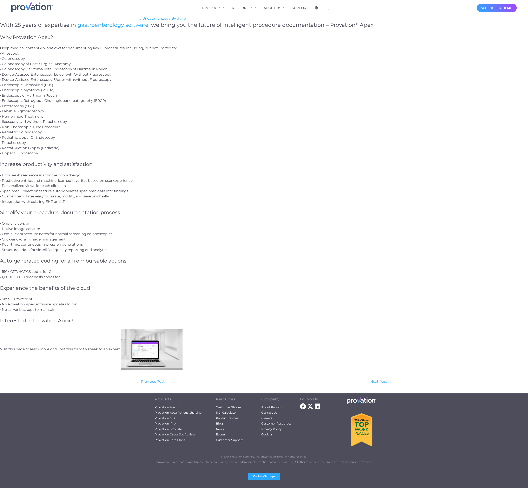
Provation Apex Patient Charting (178, 412)
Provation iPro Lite (168, 429)
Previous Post (151, 381)
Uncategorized (155, 18)
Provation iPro (165, 423)
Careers (266, 418)
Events (221, 434)
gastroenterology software (113, 25)
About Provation (273, 407)
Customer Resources (276, 423)
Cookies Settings (264, 476)
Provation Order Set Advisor (175, 434)
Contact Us (269, 412)
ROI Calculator (226, 412)
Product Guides (227, 418)
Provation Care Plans (170, 440)
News (220, 429)
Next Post (380, 381)
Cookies (267, 434)
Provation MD (165, 418)
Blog (219, 423)
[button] (223, 8)
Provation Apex (166, 407)
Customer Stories (228, 407)
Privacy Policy (271, 429)
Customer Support (229, 440)
